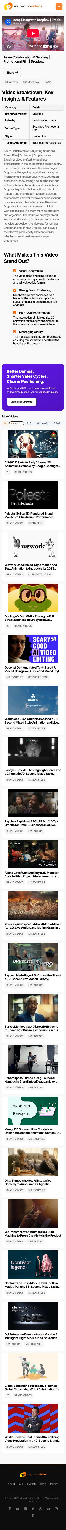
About (11, 1483)
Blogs (42, 1483)
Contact (53, 1483)
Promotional (31, 81)
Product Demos (38, 677)
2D (8, 471)
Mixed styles (14, 677)
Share (11, 72)
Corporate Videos (39, 574)
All (5, 423)
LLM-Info (31, 1483)
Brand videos (23, 471)
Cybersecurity (42, 423)
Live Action (11, 81)
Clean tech (35, 523)
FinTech (57, 423)
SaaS (48, 81)
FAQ (20, 1483)
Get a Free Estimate (22, 401)
